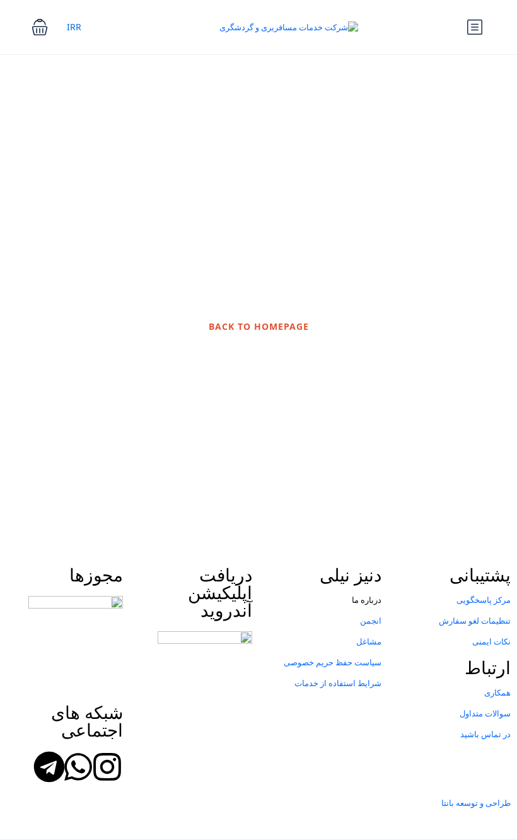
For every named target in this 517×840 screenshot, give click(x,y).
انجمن (370, 620)
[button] (40, 27)
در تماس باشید (485, 734)
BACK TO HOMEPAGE (259, 326)
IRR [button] (74, 27)
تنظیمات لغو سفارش (475, 620)
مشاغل (368, 641)
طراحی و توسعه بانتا (476, 802)
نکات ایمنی (491, 641)
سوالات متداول (485, 713)
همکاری (497, 692)
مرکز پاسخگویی (483, 599)
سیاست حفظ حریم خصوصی (332, 662)
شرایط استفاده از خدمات (337, 683)
